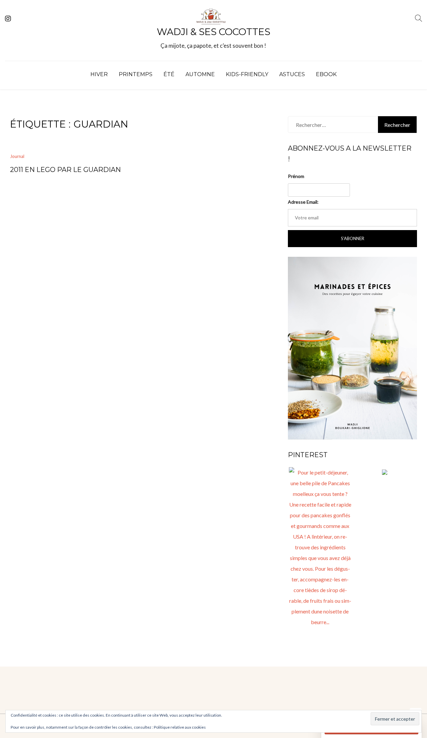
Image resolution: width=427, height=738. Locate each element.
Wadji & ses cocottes (213, 31)
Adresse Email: (303, 202)
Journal (17, 156)
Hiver (99, 74)
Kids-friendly (247, 74)
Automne (200, 74)
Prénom (296, 176)
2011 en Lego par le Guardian (65, 170)
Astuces (292, 74)
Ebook (326, 74)
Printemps (135, 74)
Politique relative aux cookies (180, 727)
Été (168, 74)
